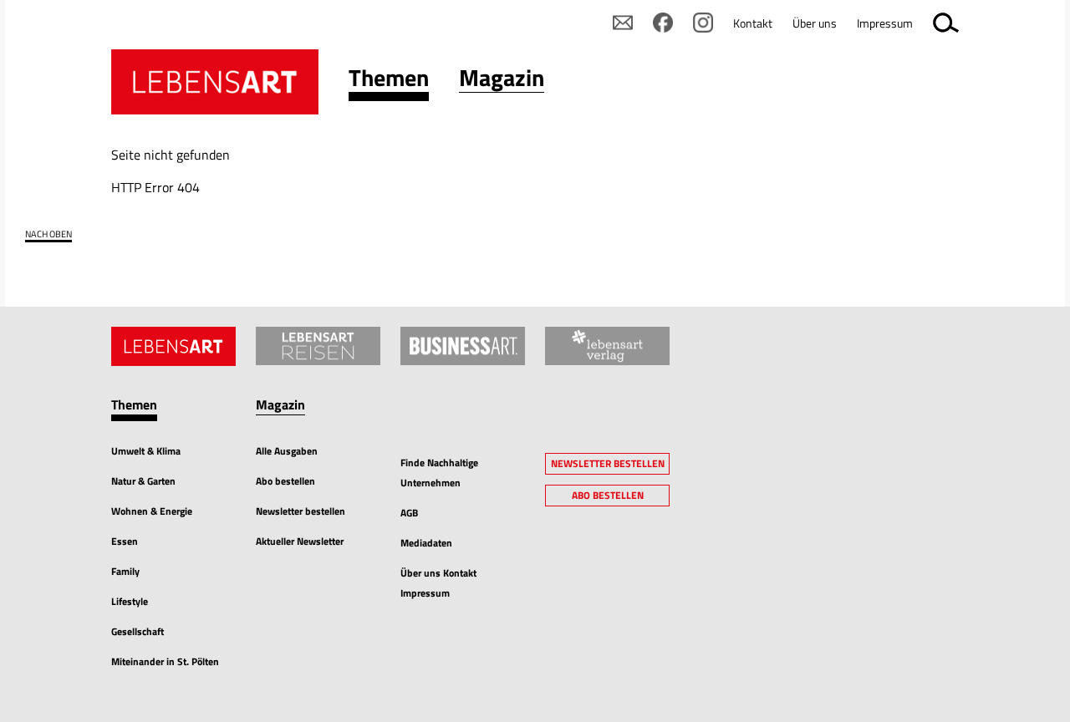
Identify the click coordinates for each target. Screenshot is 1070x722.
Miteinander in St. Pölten (165, 661)
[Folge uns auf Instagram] (703, 23)
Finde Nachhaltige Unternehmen (439, 473)
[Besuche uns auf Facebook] (663, 23)
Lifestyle (129, 601)
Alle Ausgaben (287, 451)
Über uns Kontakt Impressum (438, 583)
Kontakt (752, 23)
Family (125, 571)
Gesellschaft (137, 631)
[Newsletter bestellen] (623, 23)
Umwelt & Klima (146, 451)
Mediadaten (426, 543)
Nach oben (48, 234)
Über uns (814, 23)
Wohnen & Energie (151, 511)
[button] (389, 81)
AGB (409, 513)
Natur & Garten (143, 481)
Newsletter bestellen (300, 511)
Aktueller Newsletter (300, 541)
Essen (124, 541)
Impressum (885, 23)
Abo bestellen (285, 481)
